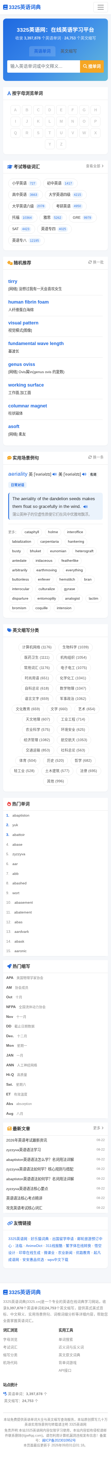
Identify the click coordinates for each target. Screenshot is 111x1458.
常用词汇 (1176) (37, 668)
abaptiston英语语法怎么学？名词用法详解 (40, 1160)
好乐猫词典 (40, 1239)
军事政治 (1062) (73, 699)
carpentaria (49, 541)
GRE (82, 217)
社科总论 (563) (73, 750)
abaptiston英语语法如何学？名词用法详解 (40, 1179)
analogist (72, 598)
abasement (23, 902)
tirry (12, 281)
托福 (22, 217)
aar (15, 864)
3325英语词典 (25, 7)
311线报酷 (54, 1246)
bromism (19, 608)
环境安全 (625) (73, 730)
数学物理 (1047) (73, 688)
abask (19, 941)
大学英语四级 (65, 194)
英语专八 (25, 240)
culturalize (46, 589)
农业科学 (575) (38, 730)
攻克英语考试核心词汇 (24, 1208)
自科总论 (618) (37, 688)
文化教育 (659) (28, 709)
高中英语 (24, 194)
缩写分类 (10, 1355)
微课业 (49, 1253)
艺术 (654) (86, 709)
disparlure (20, 598)
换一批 (98, 262)
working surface (26, 385)
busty (16, 551)
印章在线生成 (30, 1253)
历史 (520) (55, 760)
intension (64, 608)
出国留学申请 (63, 1239)
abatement (23, 912)
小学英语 (23, 183)
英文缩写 (68, 51)
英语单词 (42, 51)
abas (18, 922)
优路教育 (83, 1253)
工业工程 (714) (73, 719)
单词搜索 (66, 1340)
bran (88, 579)
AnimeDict (34, 1246)
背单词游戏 (68, 1363)
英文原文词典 (69, 1355)
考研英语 (68, 206)
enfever (44, 579)
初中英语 (59, 183)
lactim (93, 598)
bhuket (35, 551)
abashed (19, 883)
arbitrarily (19, 570)
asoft (13, 426)
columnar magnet (27, 405)
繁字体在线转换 (78, 1246)
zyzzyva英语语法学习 (23, 1150)
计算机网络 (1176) (37, 647)
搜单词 (94, 66)
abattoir (18, 835)
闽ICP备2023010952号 (59, 1440)
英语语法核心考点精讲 (24, 1198)
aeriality (18, 474)
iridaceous (44, 561)
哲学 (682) (83, 760)
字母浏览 (10, 1340)
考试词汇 (10, 1347)
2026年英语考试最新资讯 (26, 1140)
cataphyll (32, 532)
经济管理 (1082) (37, 740)
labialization (21, 541)
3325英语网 (17, 1239)
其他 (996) (55, 781)
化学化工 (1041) (73, 678)
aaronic (20, 951)
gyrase (69, 589)
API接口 (65, 1370)
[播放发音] (85, 507)
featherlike (69, 561)
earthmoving (46, 570)
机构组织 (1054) (73, 657)
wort (15, 893)
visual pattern (23, 322)
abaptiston (20, 815)
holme (53, 532)
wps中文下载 (57, 1260)
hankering (76, 541)
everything (74, 570)
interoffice (75, 532)
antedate (19, 561)
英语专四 (53, 229)
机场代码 (10, 1363)
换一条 (98, 457)
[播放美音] (84, 474)
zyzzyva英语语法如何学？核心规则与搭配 (39, 1169)
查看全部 (93, 166)
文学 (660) (59, 709)
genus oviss (21, 364)
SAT (20, 229)
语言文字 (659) (37, 699)
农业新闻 (65, 1253)
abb (15, 874)
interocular (20, 589)
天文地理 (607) (38, 719)
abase (17, 844)
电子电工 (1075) (74, 668)
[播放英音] (54, 474)
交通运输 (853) (38, 750)
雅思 (52, 217)
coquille (41, 608)
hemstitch (67, 579)
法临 (18, 1246)
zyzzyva (18, 854)
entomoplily (46, 598)
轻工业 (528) (24, 771)
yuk (15, 825)
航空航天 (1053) (74, 740)
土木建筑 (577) (57, 771)
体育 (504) (27, 760)
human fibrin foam (28, 302)
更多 (97, 1128)
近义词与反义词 (71, 1347)
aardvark (21, 931)
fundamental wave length (36, 343)
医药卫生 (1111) (37, 657)
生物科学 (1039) (75, 647)
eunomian (58, 551)
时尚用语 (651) (37, 678)
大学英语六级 (28, 206)
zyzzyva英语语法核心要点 (27, 1189)
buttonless (20, 579)
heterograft (84, 551)
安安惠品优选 (33, 1260)
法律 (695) (88, 771)
